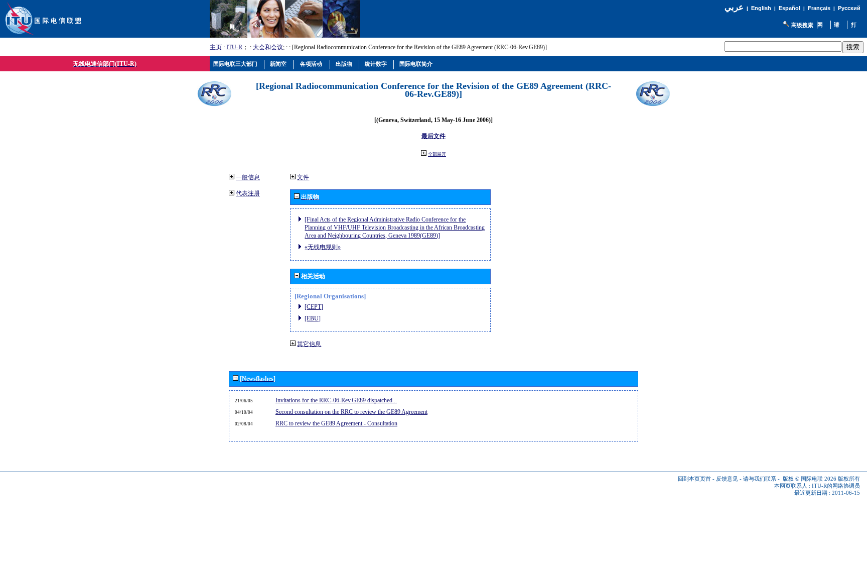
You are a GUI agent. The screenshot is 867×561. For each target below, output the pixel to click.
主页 (216, 47)
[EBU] (313, 318)
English (761, 8)
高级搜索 (802, 25)
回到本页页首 (694, 479)
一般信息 (248, 177)
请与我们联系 (759, 479)
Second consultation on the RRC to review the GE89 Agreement (351, 411)
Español (789, 8)
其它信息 (309, 344)
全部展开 (437, 154)
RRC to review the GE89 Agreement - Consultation (336, 423)
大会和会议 (268, 47)
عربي (734, 7)
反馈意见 (727, 479)
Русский (849, 8)
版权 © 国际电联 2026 (809, 479)
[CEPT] (314, 306)
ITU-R (234, 47)
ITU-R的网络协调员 (836, 486)
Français (819, 8)
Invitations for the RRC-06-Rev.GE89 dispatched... (336, 400)
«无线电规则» (323, 247)
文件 (303, 177)
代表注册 (248, 193)
